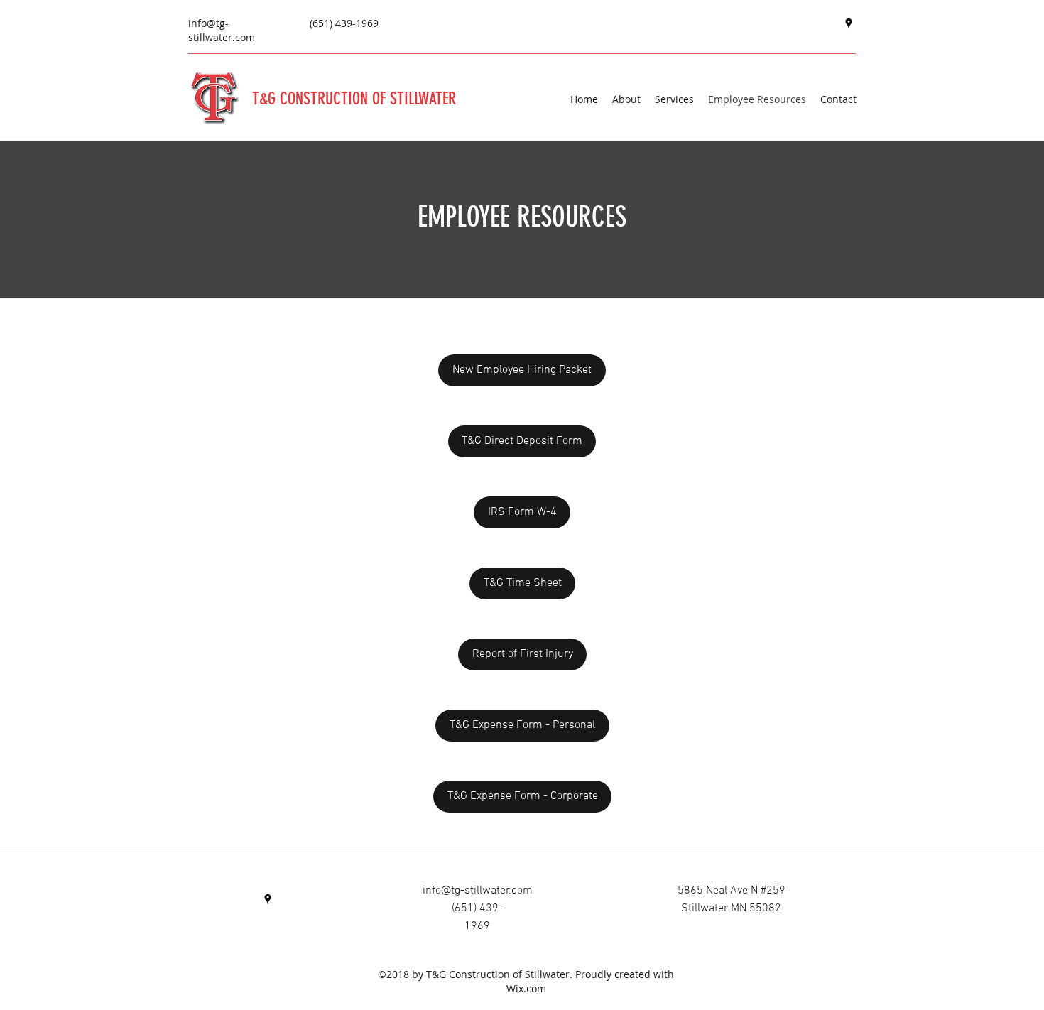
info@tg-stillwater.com (221, 30)
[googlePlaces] (849, 23)
